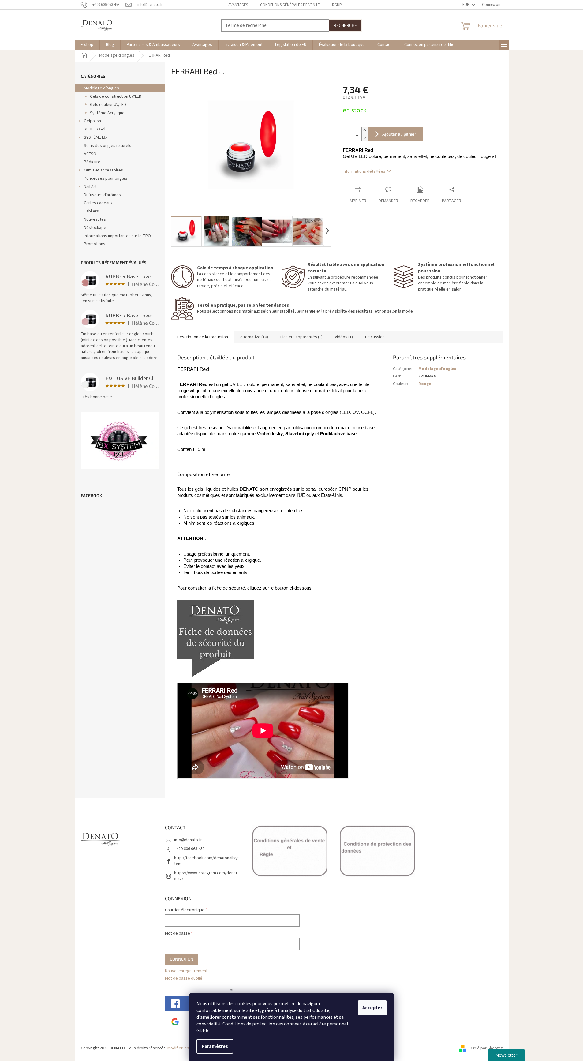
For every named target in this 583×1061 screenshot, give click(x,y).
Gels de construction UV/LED (115, 96)
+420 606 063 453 (189, 849)
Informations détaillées (364, 171)
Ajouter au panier (399, 134)
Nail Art (90, 187)
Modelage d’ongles (101, 88)
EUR (466, 4)
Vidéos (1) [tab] (344, 337)
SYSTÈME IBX (95, 137)
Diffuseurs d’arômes (102, 195)
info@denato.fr (188, 840)
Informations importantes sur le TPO (117, 236)
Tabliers (91, 211)
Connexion (181, 959)
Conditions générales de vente (290, 5)
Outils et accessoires (103, 170)
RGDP (337, 5)
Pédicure (92, 162)
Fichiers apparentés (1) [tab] (301, 337)
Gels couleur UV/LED (108, 105)
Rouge (424, 384)
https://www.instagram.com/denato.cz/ (205, 876)
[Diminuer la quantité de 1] (364, 137)
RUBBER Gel (94, 129)
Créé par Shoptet (487, 1048)
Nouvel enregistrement (186, 971)
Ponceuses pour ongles (105, 178)
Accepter (372, 1007)
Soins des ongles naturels (107, 146)
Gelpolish (92, 121)
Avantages (238, 5)
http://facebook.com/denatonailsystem (207, 861)
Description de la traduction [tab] (202, 337)
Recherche (345, 25)
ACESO (90, 154)
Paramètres (215, 1046)
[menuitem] (87, 45)
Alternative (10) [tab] (254, 337)
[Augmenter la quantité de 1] (364, 130)
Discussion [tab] (375, 337)
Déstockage (95, 228)
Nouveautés (95, 219)
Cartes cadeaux (98, 203)
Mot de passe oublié (183, 978)
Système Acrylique (107, 113)
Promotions (94, 244)
